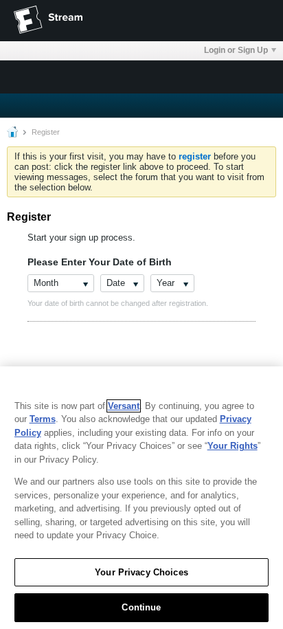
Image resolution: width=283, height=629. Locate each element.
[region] (141, 497)
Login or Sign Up (236, 50)
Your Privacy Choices (141, 572)
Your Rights (232, 446)
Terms (43, 419)
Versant (123, 406)
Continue (141, 607)
